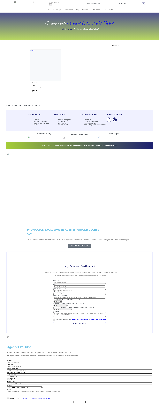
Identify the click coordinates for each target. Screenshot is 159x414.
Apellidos (56, 284)
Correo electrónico (60, 288)
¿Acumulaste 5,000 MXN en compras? (67, 299)
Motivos (9, 385)
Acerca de (86, 10)
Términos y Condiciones (80, 320)
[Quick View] (44, 80)
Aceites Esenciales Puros (90, 23)
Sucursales (97, 10)
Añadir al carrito (47, 80)
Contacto (109, 10)
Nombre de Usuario (60, 296)
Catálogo (57, 10)
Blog (77, 10)
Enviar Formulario (79, 323)
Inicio (48, 10)
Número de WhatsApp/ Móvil (16, 372)
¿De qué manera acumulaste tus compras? (69, 303)
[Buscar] (50, 4)
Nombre (56, 281)
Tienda (69, 29)
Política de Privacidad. (98, 320)
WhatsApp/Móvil (59, 292)
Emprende (69, 10)
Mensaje (56, 311)
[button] (57, 10)
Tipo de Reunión (12, 376)
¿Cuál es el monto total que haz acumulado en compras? (73, 307)
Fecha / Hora (11, 381)
